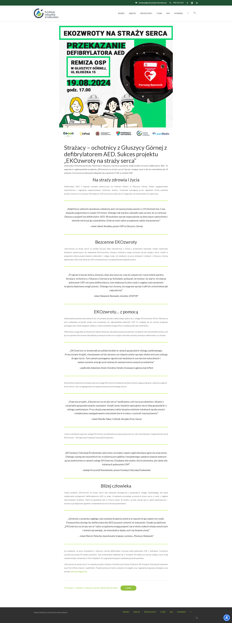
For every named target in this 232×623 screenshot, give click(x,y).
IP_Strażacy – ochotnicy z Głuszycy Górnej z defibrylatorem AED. (91, 588)
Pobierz (128, 588)
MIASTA (136, 612)
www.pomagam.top (79, 571)
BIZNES (126, 612)
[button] (194, 13)
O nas (163, 612)
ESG (171, 612)
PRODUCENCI (150, 612)
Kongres (181, 612)
